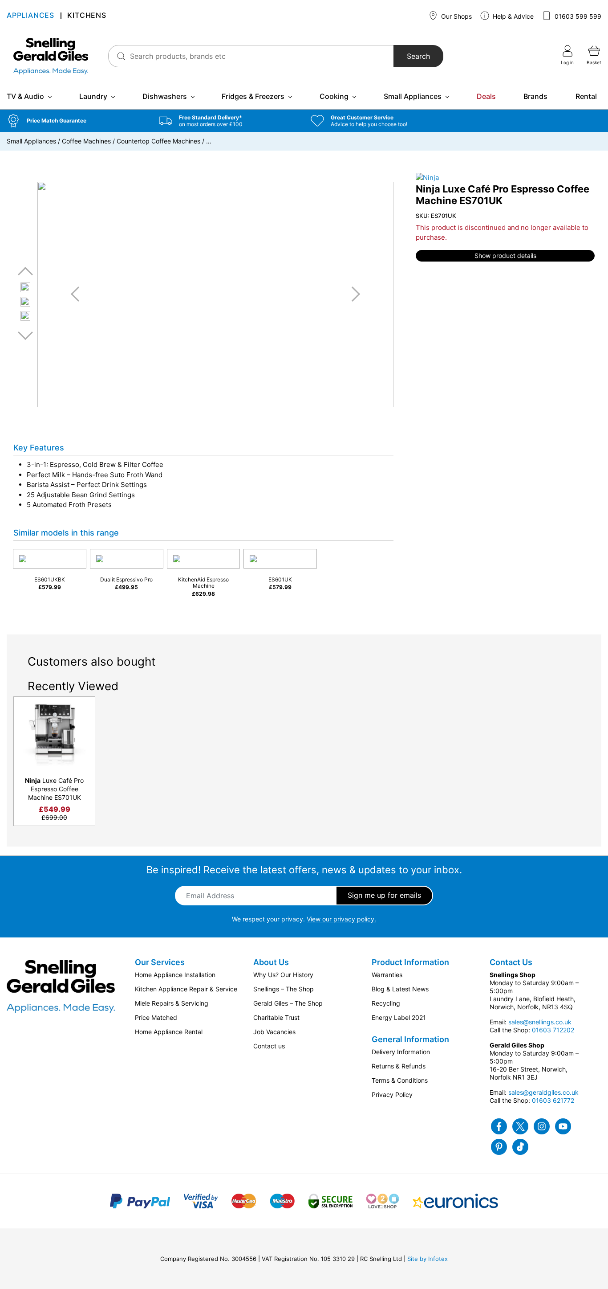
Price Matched (156, 1017)
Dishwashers (164, 96)
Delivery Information (401, 1052)
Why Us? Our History (283, 974)
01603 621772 (553, 1100)
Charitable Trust (276, 1017)
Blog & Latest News (400, 989)
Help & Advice (512, 16)
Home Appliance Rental (169, 1031)
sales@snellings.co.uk (540, 1022)
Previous (25, 271)
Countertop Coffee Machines (158, 141)
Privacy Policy (392, 1094)
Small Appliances (413, 96)
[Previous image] (78, 294)
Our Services (160, 962)
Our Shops (455, 16)
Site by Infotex (427, 1258)
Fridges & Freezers (253, 96)
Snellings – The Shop (283, 989)
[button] (76, 120)
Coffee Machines (86, 141)
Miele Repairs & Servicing (171, 1003)
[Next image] (352, 294)
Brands (535, 96)
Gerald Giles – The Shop (288, 1003)
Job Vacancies (274, 1031)
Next (25, 335)
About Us (271, 962)
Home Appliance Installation (175, 974)
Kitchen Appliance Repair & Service (186, 989)
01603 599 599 (577, 16)
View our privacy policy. (341, 919)
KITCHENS (86, 15)
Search (418, 56)
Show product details (505, 255)
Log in (567, 62)
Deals (486, 96)
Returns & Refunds (399, 1066)
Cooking (334, 96)
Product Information (410, 962)
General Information (410, 1039)
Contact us (269, 1046)
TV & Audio (25, 96)
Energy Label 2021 (399, 1017)
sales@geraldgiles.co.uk (543, 1092)
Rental (586, 96)
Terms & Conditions (400, 1080)
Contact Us (511, 962)
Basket (594, 62)
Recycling (386, 1003)
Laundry (93, 96)
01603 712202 (553, 1030)
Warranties (387, 974)
